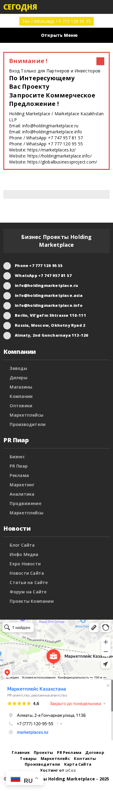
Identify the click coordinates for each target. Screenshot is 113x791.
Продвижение (25, 503)
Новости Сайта (27, 573)
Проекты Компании (31, 601)
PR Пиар (18, 466)
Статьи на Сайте (29, 582)
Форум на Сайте (28, 592)
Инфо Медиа (24, 554)
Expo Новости (25, 564)
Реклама (19, 475)
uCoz (70, 770)
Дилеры (18, 377)
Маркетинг (22, 485)
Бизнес (17, 456)
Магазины (21, 387)
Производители (28, 424)
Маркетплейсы (26, 415)
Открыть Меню (59, 35)
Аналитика (22, 494)
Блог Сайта (22, 545)
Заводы (18, 368)
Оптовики (21, 405)
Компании (21, 396)
